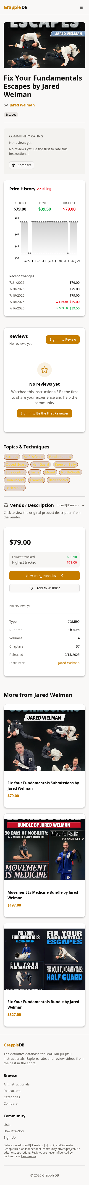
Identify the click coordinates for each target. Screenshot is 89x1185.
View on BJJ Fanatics (41, 575)
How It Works (14, 1131)
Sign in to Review (63, 339)
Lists (7, 1124)
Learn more (28, 1156)
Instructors (12, 1090)
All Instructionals (17, 1084)
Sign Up (10, 1137)
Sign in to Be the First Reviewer (44, 413)
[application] (44, 241)
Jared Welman (22, 105)
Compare (24, 165)
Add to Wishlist (48, 588)
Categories (12, 1097)
